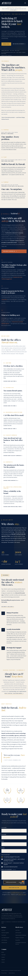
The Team (3, 954)
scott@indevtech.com (17, 892)
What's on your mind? (8, 869)
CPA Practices (18, 932)
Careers (3, 962)
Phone (3, 848)
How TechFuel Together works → (14, 693)
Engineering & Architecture (20, 935)
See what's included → (7, 606)
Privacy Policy (4, 973)
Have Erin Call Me (14, 887)
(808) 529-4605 (22, 894)
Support (3, 959)
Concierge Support (5, 937)
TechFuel (3, 930)
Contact (3, 957)
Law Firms (17, 930)
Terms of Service (12, 973)
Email (2, 841)
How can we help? (5, 854)
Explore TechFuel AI (9, 251)
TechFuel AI (3, 935)
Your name (4, 827)
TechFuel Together (5, 932)
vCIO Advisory (4, 940)
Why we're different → (19, 43)
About (2, 952)
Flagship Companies (19, 937)
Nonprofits (17, 940)
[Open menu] (25, 3)
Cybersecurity (4, 942)
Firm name (3, 834)
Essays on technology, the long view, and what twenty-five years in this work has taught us (14, 9)
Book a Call (6, 44)
